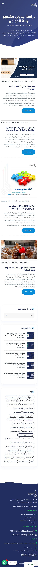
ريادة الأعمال (10, 35)
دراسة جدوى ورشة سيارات (16, 442)
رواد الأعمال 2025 (10, 446)
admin (14, 201)
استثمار (13, 33)
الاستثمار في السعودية (28, 412)
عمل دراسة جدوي (19, 454)
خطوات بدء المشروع (28, 419)
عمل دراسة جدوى (29, 454)
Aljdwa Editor (16, 81)
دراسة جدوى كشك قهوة (27, 431)
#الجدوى (31, 397)
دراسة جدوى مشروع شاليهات (12, 438)
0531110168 (22, 531)
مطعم (6, 461)
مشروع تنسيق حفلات (23, 461)
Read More (28, 111)
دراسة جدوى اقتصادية (28, 423)
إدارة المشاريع (18, 33)
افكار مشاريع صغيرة (29, 408)
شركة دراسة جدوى (13, 450)
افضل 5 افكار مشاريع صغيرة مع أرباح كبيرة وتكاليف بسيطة (21, 207)
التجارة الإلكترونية (17, 412)
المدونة (9, 33)
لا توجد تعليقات (4, 81)
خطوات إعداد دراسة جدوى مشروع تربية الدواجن (20, 268)
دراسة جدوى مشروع (15, 431)
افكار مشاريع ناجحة (19, 408)
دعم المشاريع (30, 446)
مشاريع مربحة (8, 457)
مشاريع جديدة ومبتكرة (18, 457)
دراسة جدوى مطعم (29, 442)
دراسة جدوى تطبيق (17, 423)
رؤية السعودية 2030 (20, 446)
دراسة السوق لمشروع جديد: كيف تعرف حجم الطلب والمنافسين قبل (14, 373)
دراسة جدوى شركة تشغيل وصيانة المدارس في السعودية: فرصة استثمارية (14, 334)
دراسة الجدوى (24, 35)
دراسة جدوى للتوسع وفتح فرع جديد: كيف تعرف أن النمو (15, 354)
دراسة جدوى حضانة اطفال (17, 427)
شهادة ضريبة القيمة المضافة (28, 514)
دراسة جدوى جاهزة (29, 427)
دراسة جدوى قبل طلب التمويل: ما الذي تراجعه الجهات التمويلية (14, 364)
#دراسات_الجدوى (23, 397)
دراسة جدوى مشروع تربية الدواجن (25, 435)
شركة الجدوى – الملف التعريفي (27, 520)
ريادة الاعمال (22, 450)
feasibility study (28, 33)
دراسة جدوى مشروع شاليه (27, 438)
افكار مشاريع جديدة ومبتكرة (13, 404)
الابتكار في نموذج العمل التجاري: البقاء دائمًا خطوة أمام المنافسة (20, 129)
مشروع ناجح (13, 461)
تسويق (29, 35)
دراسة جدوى (17, 35)
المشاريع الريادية (29, 416)
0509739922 (23, 535)
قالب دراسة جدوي (29, 457)
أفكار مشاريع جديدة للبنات (11, 397)
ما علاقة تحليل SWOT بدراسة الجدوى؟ (22, 87)
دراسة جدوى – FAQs (30, 517)
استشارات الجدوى (21, 401)
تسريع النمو (21, 416)
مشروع (31, 461)
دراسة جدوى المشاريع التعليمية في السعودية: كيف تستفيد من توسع (15, 344)
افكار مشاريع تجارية (11, 401)
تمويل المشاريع (13, 416)
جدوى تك (32, 523)
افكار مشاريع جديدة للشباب (27, 404)
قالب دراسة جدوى (9, 454)
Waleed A (15, 122)
